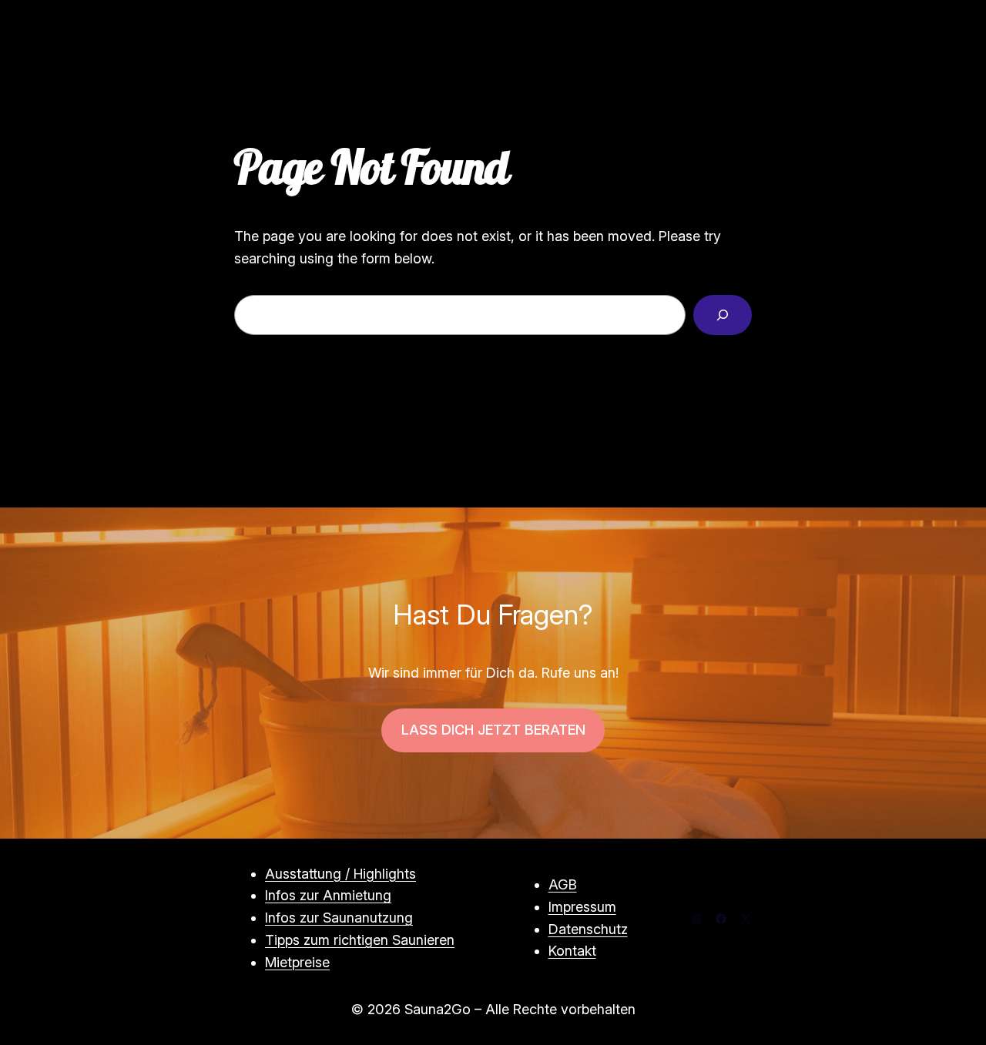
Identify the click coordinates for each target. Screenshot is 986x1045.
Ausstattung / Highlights (340, 874)
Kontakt (572, 951)
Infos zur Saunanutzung (339, 917)
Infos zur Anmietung (328, 895)
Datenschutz (588, 929)
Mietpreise (297, 962)
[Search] (722, 315)
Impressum (582, 907)
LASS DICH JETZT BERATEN (493, 730)
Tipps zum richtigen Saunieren (359, 940)
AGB (562, 884)
